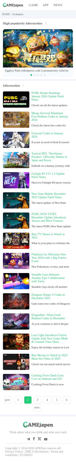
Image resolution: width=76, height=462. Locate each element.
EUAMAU (26, 455)
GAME (33, 5)
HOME (6, 14)
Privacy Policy (14, 451)
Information (11, 85)
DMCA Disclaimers (36, 451)
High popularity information (22, 23)
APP (45, 5)
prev (7, 399)
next (36, 407)
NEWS (57, 5)
